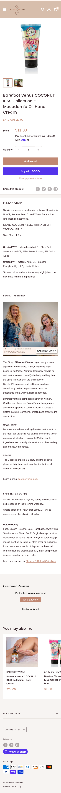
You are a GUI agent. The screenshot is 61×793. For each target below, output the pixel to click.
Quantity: (8, 149)
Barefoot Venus (13, 120)
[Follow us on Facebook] (5, 745)
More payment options (30, 178)
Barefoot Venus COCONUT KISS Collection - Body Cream (21, 680)
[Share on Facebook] (38, 189)
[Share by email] (55, 189)
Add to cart (30, 161)
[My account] (49, 9)
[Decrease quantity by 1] (18, 149)
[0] (55, 9)
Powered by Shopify (12, 786)
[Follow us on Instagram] (11, 745)
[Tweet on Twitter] (50, 189)
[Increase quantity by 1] (38, 149)
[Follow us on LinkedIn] (17, 745)
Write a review (30, 599)
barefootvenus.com (28, 479)
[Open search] (43, 9)
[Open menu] (4, 9)
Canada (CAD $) (12, 729)
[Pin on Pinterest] (44, 189)
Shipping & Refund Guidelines (41, 561)
